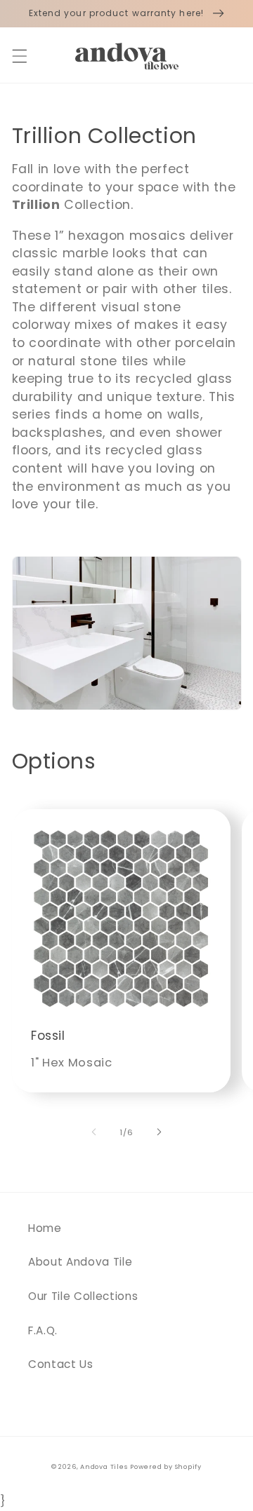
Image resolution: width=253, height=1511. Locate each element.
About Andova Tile (80, 1261)
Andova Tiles (103, 1466)
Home (45, 1228)
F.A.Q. (43, 1330)
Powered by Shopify (166, 1466)
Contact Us (60, 1364)
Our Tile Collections (83, 1296)
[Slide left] (94, 1132)
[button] (19, 56)
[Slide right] (158, 1132)
